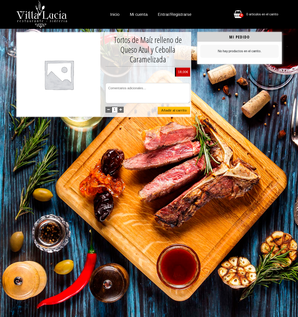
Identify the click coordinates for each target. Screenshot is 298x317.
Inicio (115, 14)
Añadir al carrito (174, 110)
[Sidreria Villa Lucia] (41, 14)
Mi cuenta (139, 14)
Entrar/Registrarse (174, 14)
